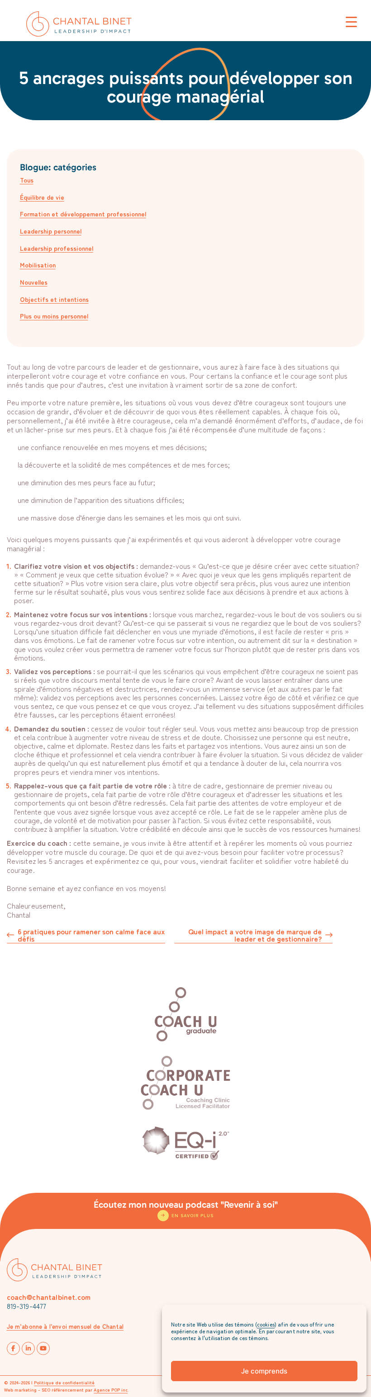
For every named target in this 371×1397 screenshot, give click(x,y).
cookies (266, 1324)
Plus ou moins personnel (54, 315)
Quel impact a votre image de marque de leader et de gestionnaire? (255, 935)
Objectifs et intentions (54, 299)
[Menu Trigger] (351, 21)
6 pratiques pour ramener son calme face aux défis (91, 935)
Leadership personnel (50, 230)
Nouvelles (34, 281)
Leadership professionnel (56, 248)
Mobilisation (38, 264)
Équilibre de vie (42, 197)
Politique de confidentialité (64, 1382)
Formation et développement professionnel (83, 213)
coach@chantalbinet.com (49, 1296)
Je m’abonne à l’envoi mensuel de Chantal (65, 1326)
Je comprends (264, 1371)
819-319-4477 (27, 1305)
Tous (26, 179)
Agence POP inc (111, 1389)
